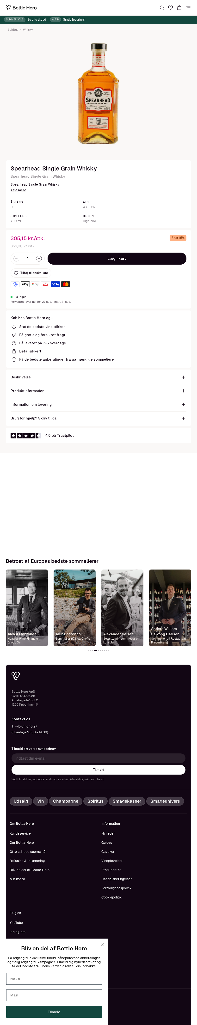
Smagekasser (127, 801)
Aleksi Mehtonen (22, 634)
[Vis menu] (188, 8)
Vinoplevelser (112, 861)
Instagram (17, 932)
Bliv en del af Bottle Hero (29, 870)
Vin (40, 801)
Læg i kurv (117, 258)
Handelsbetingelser (116, 879)
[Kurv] (179, 7)
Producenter (111, 870)
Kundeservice (20, 833)
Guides (106, 842)
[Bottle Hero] (21, 7)
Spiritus (13, 29)
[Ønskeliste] (170, 8)
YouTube (16, 923)
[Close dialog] (102, 944)
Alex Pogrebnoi (68, 634)
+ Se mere (18, 190)
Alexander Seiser (118, 634)
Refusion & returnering (27, 861)
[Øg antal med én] (39, 258)
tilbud (42, 19)
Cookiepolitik (111, 897)
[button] (88, 650)
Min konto (17, 879)
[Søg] (162, 7)
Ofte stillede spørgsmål (28, 852)
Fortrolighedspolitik (116, 888)
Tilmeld (98, 769)
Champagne (65, 801)
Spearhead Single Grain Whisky (38, 176)
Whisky (28, 29)
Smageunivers (165, 801)
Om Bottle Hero (22, 842)
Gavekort (108, 852)
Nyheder (108, 833)
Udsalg (21, 801)
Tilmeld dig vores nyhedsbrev (34, 749)
